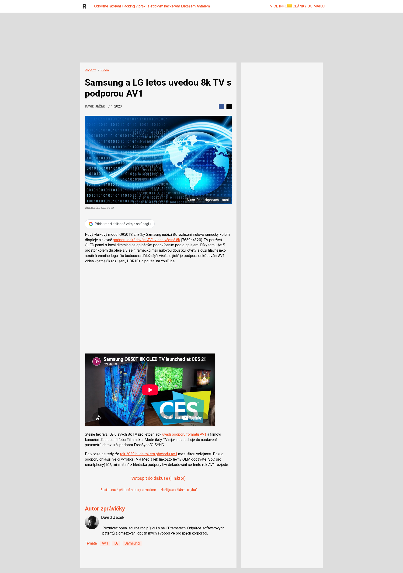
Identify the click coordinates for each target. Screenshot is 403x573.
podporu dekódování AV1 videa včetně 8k (146, 240)
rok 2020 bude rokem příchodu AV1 (148, 454)
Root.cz (90, 70)
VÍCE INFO (278, 6)
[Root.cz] (85, 6)
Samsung (132, 543)
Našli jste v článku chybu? (179, 490)
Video (105, 70)
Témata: (91, 543)
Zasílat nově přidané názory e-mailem (128, 490)
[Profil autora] (92, 522)
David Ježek (95, 106)
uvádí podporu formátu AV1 (184, 434)
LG (116, 543)
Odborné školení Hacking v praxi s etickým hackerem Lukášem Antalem (152, 6)
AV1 (105, 543)
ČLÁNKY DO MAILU (308, 6)
